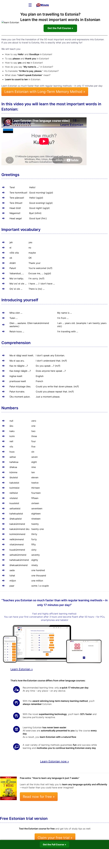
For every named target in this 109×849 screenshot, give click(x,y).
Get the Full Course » (60, 28)
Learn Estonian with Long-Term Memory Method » (44, 92)
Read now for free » (39, 797)
